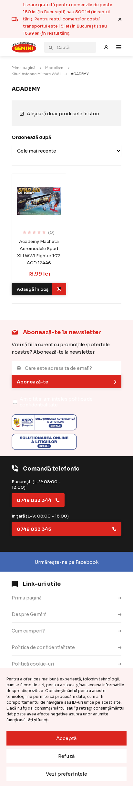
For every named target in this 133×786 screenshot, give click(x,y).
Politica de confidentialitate (43, 647)
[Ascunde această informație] (120, 19)
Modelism (54, 67)
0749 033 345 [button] (34, 529)
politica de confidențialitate (56, 402)
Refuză (66, 756)
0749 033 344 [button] (34, 500)
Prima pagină (23, 67)
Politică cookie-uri (33, 664)
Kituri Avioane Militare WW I (36, 74)
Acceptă (66, 738)
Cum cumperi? (28, 631)
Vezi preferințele (66, 774)
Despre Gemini (29, 614)
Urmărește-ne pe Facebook (66, 562)
